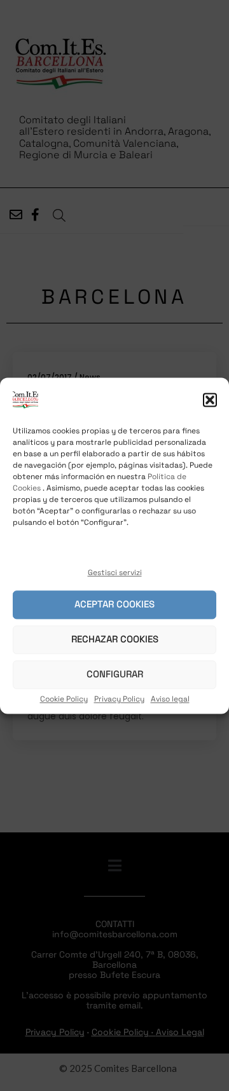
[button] (210, 399)
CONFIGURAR (115, 674)
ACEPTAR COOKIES (114, 605)
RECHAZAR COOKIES (114, 640)
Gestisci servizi (115, 572)
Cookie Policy (64, 699)
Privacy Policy (119, 699)
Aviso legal (170, 699)
